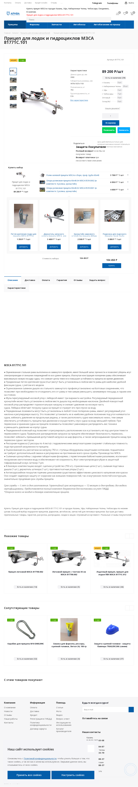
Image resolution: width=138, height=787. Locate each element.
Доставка (34, 711)
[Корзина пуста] (131, 13)
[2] (74, 59)
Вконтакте (85, 724)
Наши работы (11, 718)
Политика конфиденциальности (40, 723)
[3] (77, 59)
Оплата (33, 707)
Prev (13, 66)
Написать (124, 130)
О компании (9, 707)
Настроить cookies (72, 775)
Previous (127, 536)
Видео (59, 715)
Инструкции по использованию (63, 723)
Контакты (8, 722)
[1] (71, 59)
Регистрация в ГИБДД (41, 718)
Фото (58, 711)
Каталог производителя (63, 730)
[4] (79, 59)
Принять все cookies (29, 775)
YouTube (98, 724)
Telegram (91, 724)
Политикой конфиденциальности (40, 758)
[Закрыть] (91, 748)
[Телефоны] (120, 3)
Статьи (59, 707)
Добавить (23, 247)
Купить (112, 265)
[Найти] (108, 19)
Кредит (33, 715)
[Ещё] (129, 25)
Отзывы (8, 715)
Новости (8, 711)
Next (13, 112)
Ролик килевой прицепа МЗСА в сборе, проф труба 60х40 (72, 175)
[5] (82, 59)
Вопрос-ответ (63, 718)
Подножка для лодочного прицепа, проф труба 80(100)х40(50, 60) (114, 236)
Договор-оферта (38, 728)
